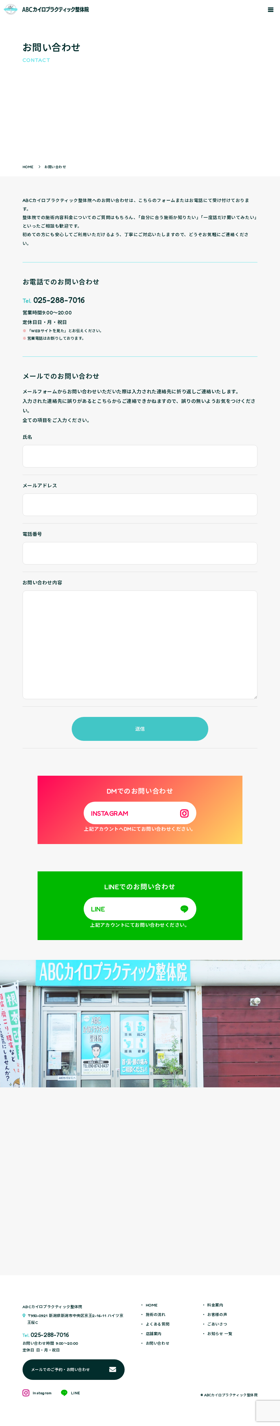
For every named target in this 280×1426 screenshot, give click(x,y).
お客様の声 (217, 1315)
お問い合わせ (157, 1343)
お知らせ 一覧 (219, 1334)
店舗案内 (154, 1334)
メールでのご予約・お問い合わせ (60, 1369)
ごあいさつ (217, 1324)
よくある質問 (157, 1324)
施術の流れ (156, 1315)
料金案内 (215, 1305)
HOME (152, 1305)
